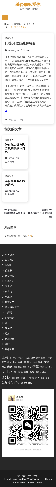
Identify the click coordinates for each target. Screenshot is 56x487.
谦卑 (42, 378)
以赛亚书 (9, 265)
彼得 (46, 362)
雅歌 (7, 344)
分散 (11, 119)
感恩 (15, 367)
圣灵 (20, 362)
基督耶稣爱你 (28, 5)
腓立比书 (24, 378)
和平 (4, 362)
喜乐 (9, 362)
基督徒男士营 (12, 307)
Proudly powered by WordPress (21, 479)
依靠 (27, 357)
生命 (51, 367)
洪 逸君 (26, 50)
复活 (35, 362)
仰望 (15, 358)
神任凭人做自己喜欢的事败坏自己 (15, 149)
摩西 (25, 367)
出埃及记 (9, 281)
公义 (43, 358)
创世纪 (8, 291)
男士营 (7, 371)
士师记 (8, 312)
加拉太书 (9, 302)
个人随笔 (9, 254)
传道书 (8, 270)
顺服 (30, 383)
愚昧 (9, 366)
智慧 (35, 366)
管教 (37, 372)
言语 (37, 378)
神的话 (20, 372)
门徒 (21, 119)
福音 (16, 119)
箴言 (7, 323)
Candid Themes (34, 482)
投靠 (20, 367)
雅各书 (24, 383)
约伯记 (8, 328)
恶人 (4, 367)
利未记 (8, 296)
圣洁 (15, 362)
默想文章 (9, 349)
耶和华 (43, 372)
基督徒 (28, 362)
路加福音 (9, 338)
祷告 (26, 372)
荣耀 (31, 377)
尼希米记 (9, 317)
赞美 (48, 378)
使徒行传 (9, 38)
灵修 (42, 367)
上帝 (5, 357)
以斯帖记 (9, 259)
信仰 (38, 358)
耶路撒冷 (15, 378)
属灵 (40, 362)
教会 (29, 367)
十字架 (49, 358)
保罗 (33, 358)
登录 (29, 235)
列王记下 (9, 286)
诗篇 (7, 333)
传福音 (20, 358)
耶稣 (6, 377)
